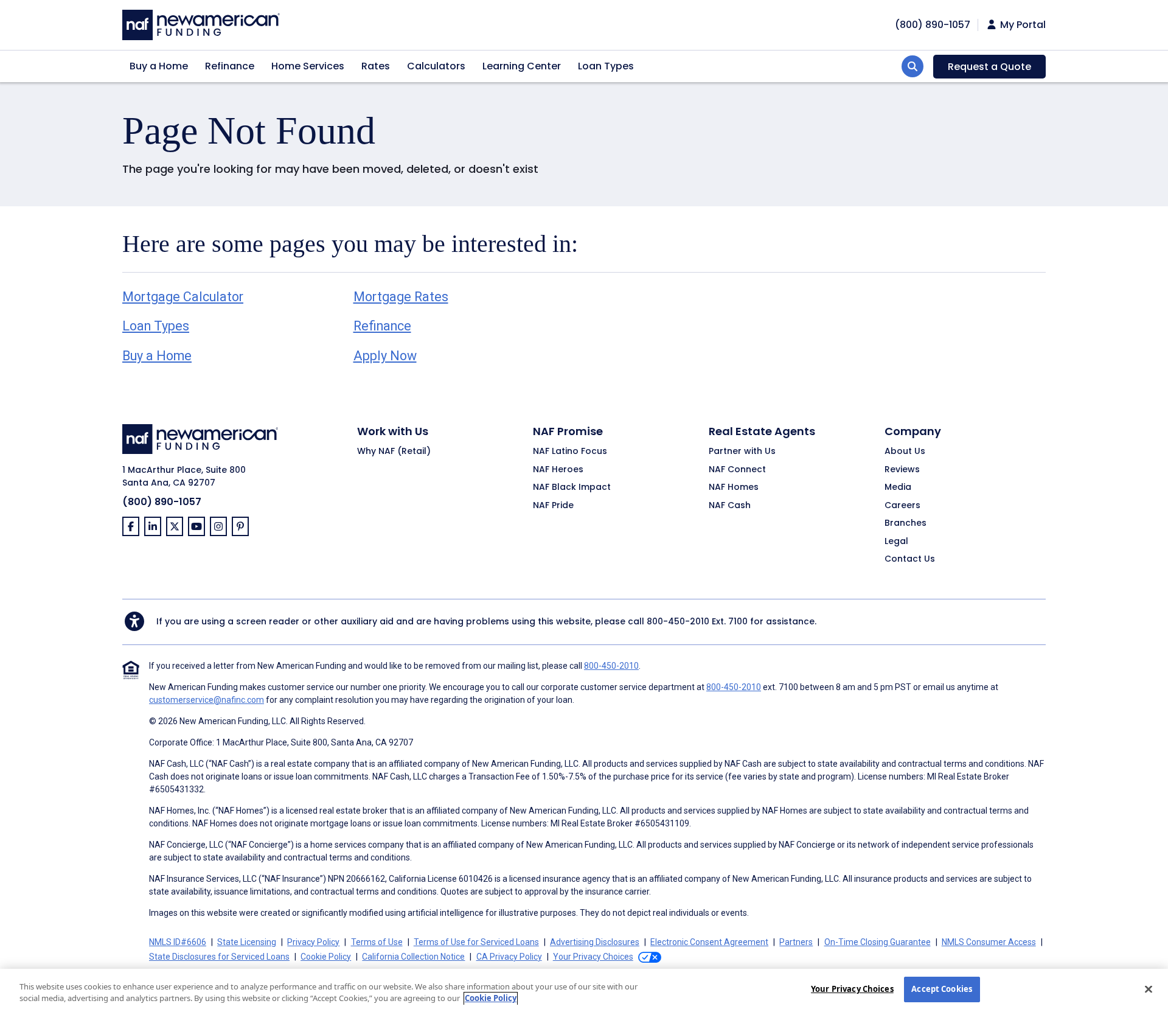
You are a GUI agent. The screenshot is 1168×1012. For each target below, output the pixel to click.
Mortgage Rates (400, 296)
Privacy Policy (313, 942)
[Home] (201, 23)
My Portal (1022, 25)
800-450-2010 (678, 621)
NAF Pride (553, 505)
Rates (375, 66)
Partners (796, 942)
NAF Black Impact (572, 487)
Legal (896, 541)
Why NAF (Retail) (394, 451)
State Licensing (246, 942)
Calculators (436, 66)
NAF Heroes (558, 469)
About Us (905, 451)
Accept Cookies (941, 988)
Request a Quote (989, 67)
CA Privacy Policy (509, 956)
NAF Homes (734, 487)
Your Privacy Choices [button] (593, 956)
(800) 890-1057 (161, 502)
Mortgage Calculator (182, 296)
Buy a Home (159, 66)
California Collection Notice (413, 956)
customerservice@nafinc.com (206, 700)
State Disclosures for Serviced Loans (219, 956)
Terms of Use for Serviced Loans (476, 942)
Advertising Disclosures (594, 942)
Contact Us (910, 559)
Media (898, 487)
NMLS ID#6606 (177, 942)
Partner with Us (742, 451)
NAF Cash (730, 505)
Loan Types (606, 66)
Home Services (307, 66)
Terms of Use (377, 942)
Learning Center (521, 66)
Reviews (902, 469)
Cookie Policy (326, 956)
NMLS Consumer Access (989, 942)
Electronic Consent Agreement (709, 942)
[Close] (1148, 988)
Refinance (229, 66)
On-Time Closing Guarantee (877, 942)
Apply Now (385, 355)
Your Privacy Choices (852, 988)
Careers (902, 505)
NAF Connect (737, 469)
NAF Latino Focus (570, 451)
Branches (905, 523)
